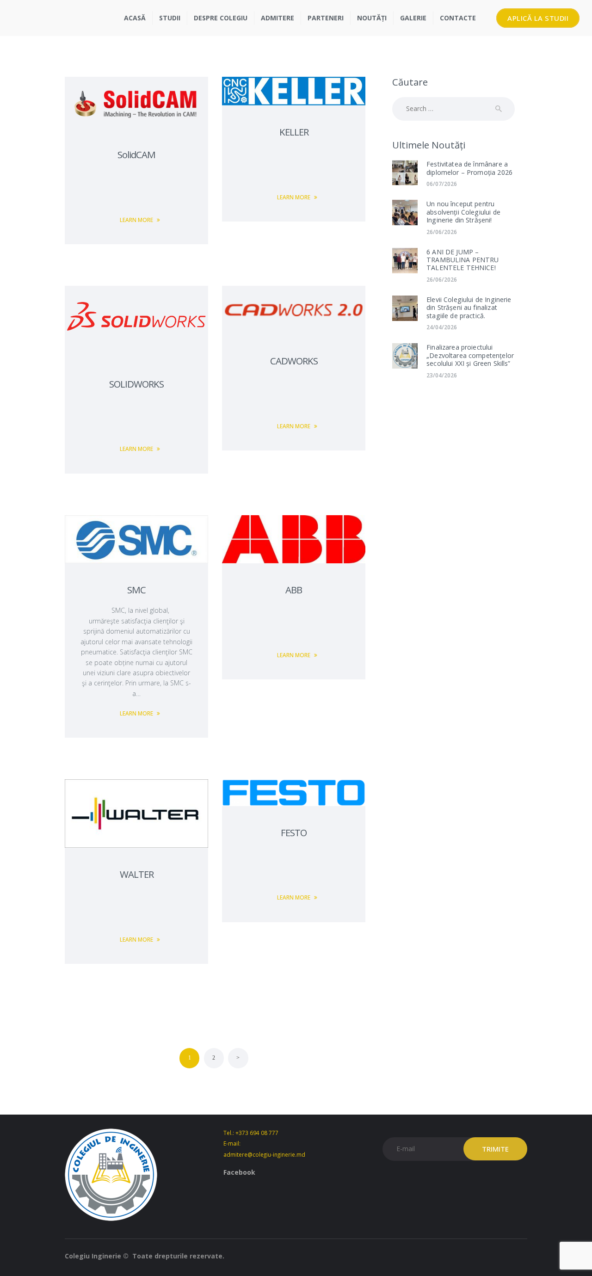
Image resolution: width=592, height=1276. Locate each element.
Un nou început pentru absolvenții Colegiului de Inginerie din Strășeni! (463, 212)
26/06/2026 (441, 232)
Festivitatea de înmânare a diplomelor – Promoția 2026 (469, 168)
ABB (293, 589)
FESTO (294, 832)
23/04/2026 (441, 375)
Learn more (136, 219)
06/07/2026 (441, 184)
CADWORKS (294, 360)
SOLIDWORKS (136, 383)
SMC (136, 589)
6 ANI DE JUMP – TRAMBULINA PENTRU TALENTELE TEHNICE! (462, 260)
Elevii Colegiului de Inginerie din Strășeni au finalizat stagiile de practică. (469, 308)
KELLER (293, 131)
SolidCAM (136, 154)
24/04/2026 (441, 327)
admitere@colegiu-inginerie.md (264, 1154)
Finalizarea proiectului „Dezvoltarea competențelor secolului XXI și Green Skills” (470, 355)
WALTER (137, 874)
